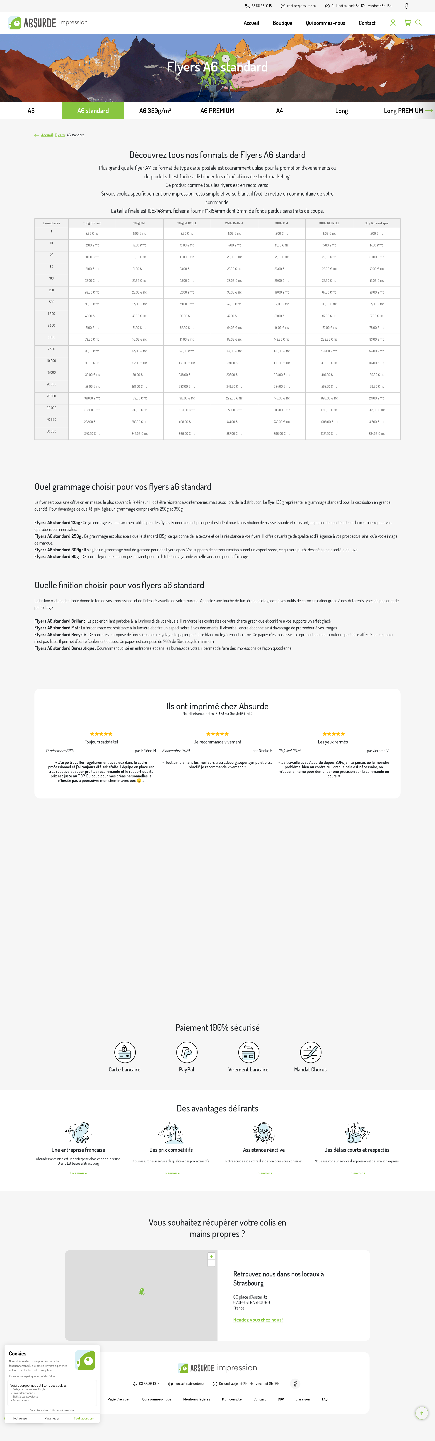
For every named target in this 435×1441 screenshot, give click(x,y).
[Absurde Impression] (49, 22)
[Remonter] (422, 1413)
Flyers (60, 135)
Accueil (47, 135)
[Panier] (408, 22)
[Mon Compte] (393, 22)
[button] (141, 1291)
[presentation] (429, 110)
